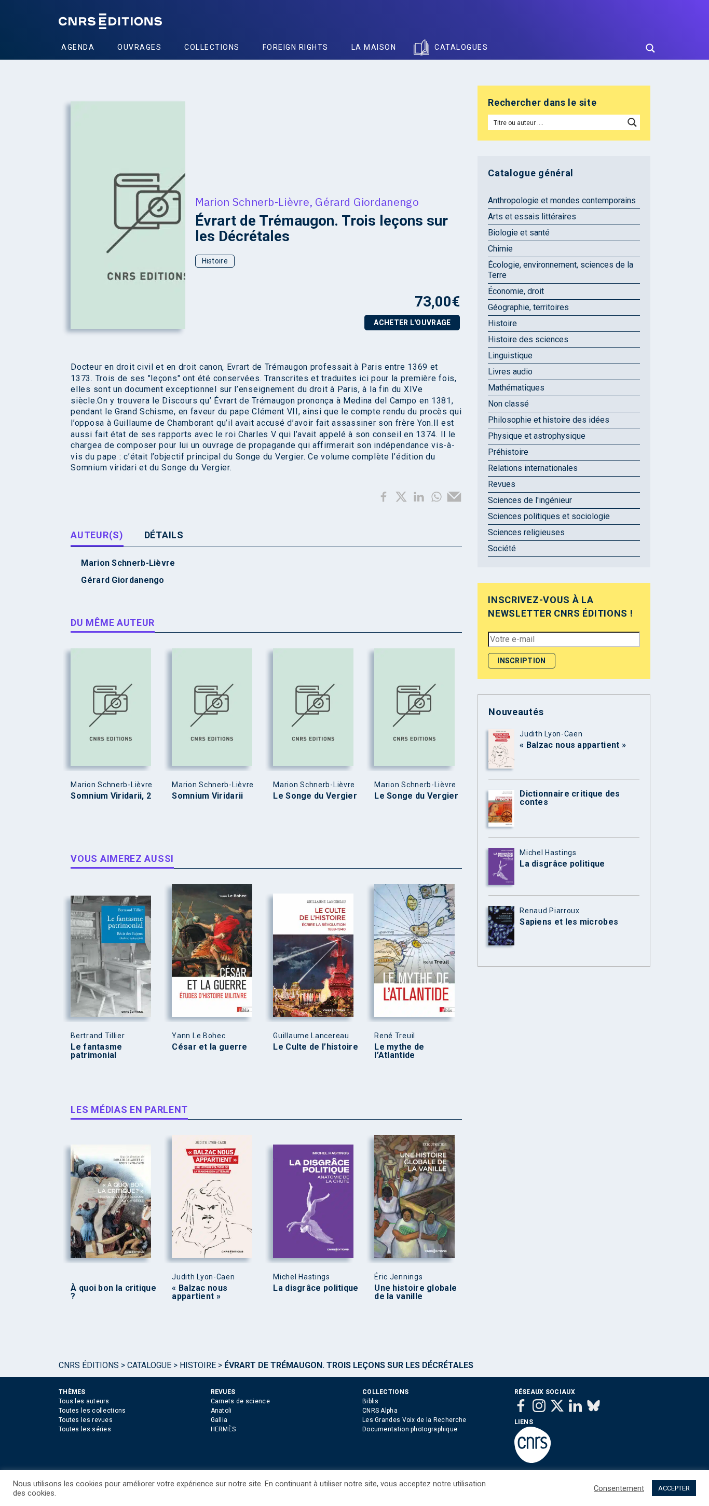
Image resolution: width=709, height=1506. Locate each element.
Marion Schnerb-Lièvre (252, 201)
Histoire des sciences (528, 339)
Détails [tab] (164, 534)
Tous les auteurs (84, 1401)
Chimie (500, 249)
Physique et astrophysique (536, 436)
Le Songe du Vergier (315, 796)
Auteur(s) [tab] (97, 534)
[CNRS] (532, 1461)
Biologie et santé (519, 233)
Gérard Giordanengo (366, 201)
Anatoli (221, 1410)
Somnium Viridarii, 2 (111, 796)
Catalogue (149, 1365)
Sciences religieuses (526, 532)
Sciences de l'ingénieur (530, 500)
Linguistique (510, 355)
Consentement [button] (619, 1488)
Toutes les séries (85, 1429)
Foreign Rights (296, 47)
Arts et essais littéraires (532, 216)
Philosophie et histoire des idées (548, 420)
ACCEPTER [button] (674, 1488)
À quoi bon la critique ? (113, 1292)
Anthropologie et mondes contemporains (562, 200)
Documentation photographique (409, 1429)
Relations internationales (533, 468)
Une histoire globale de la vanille (415, 1292)
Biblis (370, 1401)
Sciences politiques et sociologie (549, 516)
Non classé (508, 404)
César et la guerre (209, 1047)
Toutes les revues (86, 1420)
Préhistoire (508, 452)
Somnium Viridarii (207, 796)
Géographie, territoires (528, 307)
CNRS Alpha (380, 1410)
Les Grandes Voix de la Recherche (414, 1420)
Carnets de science (240, 1401)
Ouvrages (139, 47)
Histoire (215, 261)
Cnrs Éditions (89, 1365)
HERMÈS (223, 1429)
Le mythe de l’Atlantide (399, 1051)
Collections (212, 47)
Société (502, 548)
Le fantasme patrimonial (96, 1051)
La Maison (374, 47)
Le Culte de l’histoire (315, 1047)
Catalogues (461, 47)
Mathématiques (516, 388)
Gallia (219, 1420)
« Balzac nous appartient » (199, 1292)
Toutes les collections (92, 1410)
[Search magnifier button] (650, 48)
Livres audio (510, 371)
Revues (501, 484)
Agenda (77, 47)
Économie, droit (516, 291)
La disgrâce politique (315, 1288)
